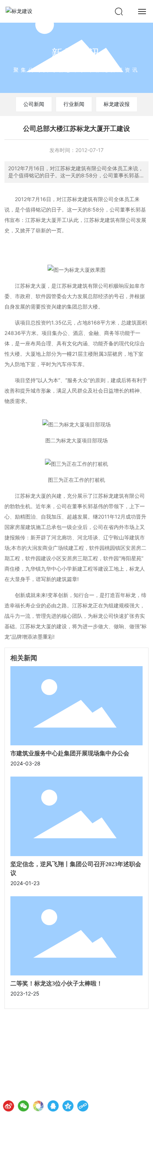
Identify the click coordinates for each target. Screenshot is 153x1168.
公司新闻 (33, 104)
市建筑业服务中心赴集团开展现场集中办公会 (69, 753)
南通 (119, 1156)
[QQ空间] (68, 1105)
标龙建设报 (117, 104)
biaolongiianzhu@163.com (50, 1091)
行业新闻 (74, 104)
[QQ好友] (53, 1105)
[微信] (23, 1105)
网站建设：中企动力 (93, 1156)
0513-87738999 (49, 1070)
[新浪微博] (8, 1105)
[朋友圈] (38, 1105)
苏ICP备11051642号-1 (31, 1156)
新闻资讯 (76, 53)
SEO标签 (139, 1156)
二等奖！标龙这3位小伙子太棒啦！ (56, 983)
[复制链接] (82, 1105)
